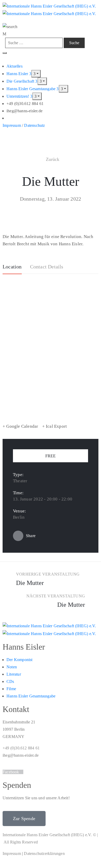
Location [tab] (12, 266)
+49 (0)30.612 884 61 (21, 748)
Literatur (13, 674)
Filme (11, 689)
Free (50, 456)
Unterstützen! (18, 96)
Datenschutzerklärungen (44, 853)
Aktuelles (14, 66)
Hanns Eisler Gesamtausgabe (31, 89)
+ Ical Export (54, 426)
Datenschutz (34, 125)
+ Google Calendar (20, 426)
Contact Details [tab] (46, 266)
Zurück (53, 159)
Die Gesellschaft (20, 81)
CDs (10, 681)
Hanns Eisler (17, 73)
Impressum (12, 125)
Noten (11, 667)
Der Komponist (19, 659)
